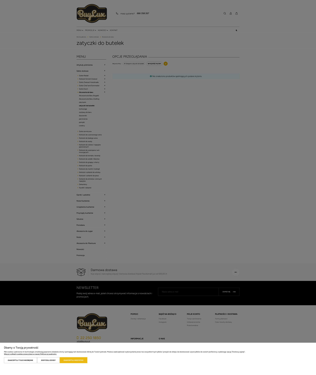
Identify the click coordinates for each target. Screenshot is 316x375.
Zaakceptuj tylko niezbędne (20, 360)
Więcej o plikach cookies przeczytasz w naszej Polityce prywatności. (30, 354)
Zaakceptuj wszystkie (73, 360)
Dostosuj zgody (48, 360)
